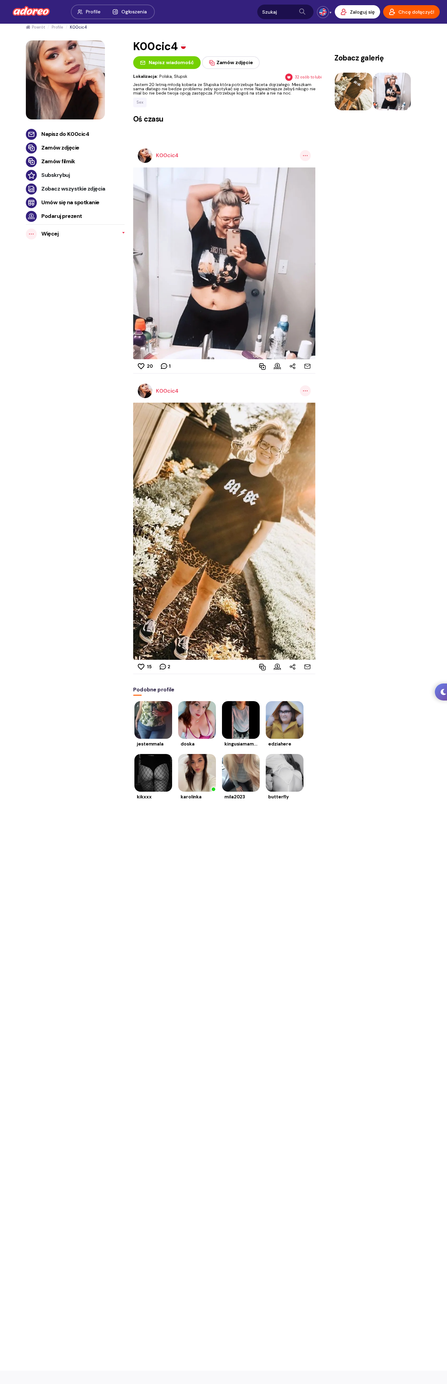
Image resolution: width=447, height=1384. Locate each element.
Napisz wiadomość (171, 62)
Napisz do (65, 134)
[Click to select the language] (323, 12)
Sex (140, 102)
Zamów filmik (58, 161)
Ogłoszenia (134, 12)
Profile (93, 12)
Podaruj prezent (61, 216)
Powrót (38, 27)
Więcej (49, 233)
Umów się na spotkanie (70, 202)
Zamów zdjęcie (60, 147)
